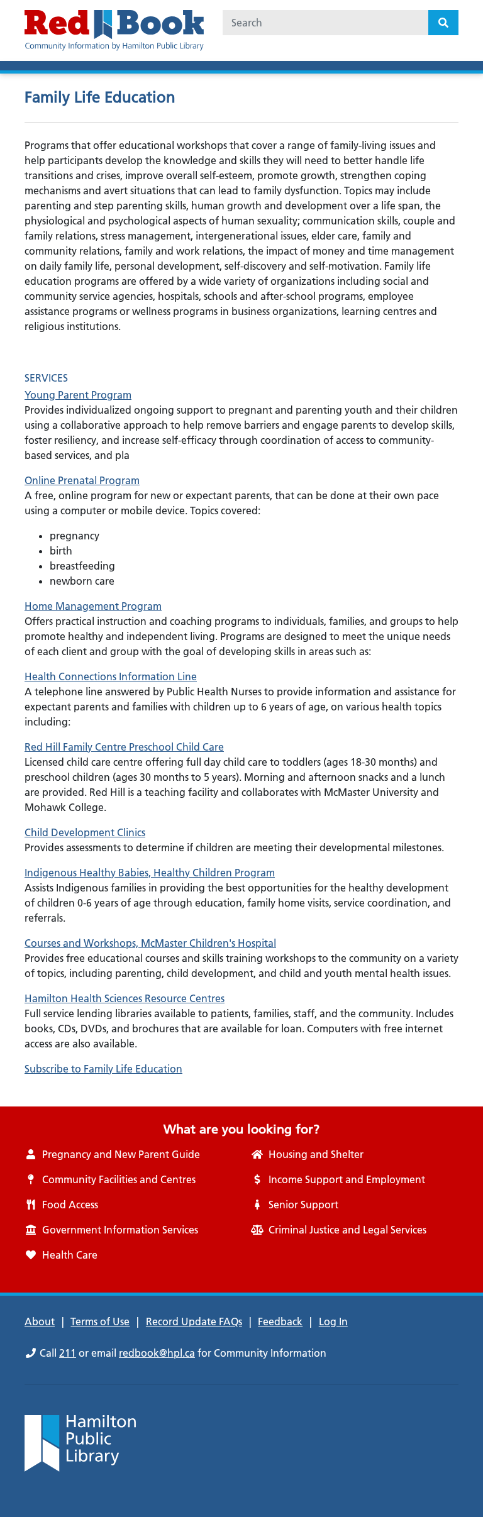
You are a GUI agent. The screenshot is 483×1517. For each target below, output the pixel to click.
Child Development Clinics (85, 832)
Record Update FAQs (194, 1321)
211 (67, 1353)
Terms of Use (100, 1321)
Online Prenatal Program (82, 480)
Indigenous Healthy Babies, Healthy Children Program (150, 872)
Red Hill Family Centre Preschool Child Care (124, 747)
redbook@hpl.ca (157, 1353)
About (40, 1321)
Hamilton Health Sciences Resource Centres (125, 998)
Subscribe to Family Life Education (103, 1068)
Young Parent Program (78, 395)
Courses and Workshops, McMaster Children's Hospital (150, 943)
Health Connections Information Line (111, 676)
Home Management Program (93, 606)
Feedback (280, 1321)
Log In (333, 1321)
